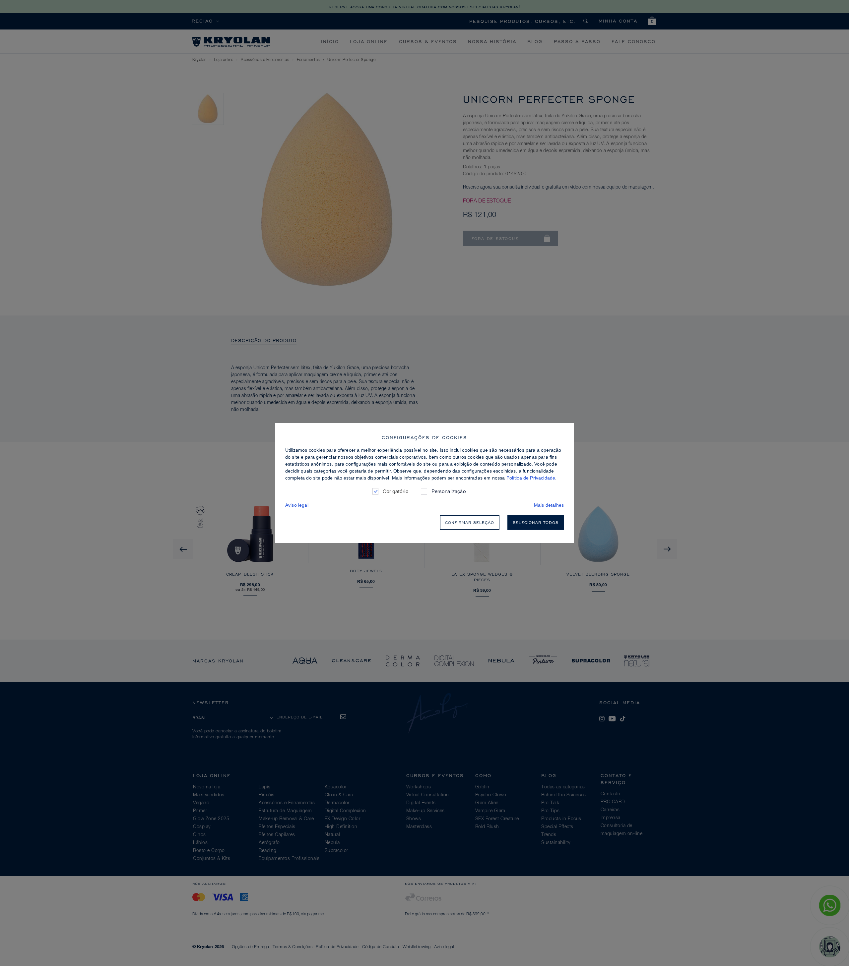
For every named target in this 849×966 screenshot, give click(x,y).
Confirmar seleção (469, 522)
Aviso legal (296, 505)
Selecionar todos (535, 522)
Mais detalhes (549, 505)
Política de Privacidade (530, 477)
